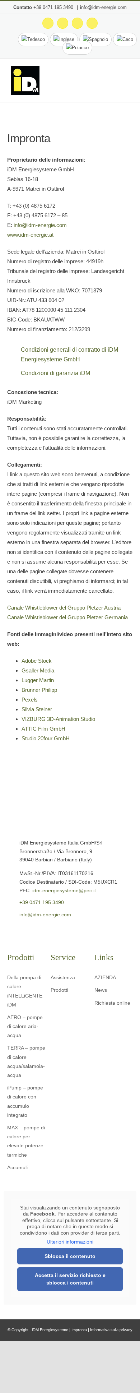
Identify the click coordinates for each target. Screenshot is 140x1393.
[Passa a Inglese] (64, 39)
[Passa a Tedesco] (33, 39)
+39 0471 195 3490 (54, 7)
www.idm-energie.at (30, 235)
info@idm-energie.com (103, 7)
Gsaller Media (38, 670)
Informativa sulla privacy (111, 1330)
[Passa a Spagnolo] (95, 39)
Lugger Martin (38, 680)
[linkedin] (43, 930)
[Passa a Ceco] (125, 39)
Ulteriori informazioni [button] (70, 1242)
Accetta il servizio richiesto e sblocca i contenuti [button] (70, 1279)
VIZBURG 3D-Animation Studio (58, 719)
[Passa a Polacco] (77, 48)
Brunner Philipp (39, 690)
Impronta (79, 1330)
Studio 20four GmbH (46, 738)
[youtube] (31, 930)
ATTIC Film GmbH (43, 729)
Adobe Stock (37, 661)
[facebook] (9, 930)
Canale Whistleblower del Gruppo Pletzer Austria (64, 608)
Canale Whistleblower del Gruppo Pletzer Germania (67, 617)
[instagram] (20, 930)
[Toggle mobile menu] (126, 82)
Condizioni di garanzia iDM (55, 373)
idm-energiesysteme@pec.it (64, 890)
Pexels (30, 699)
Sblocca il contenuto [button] (70, 1256)
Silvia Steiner (37, 709)
